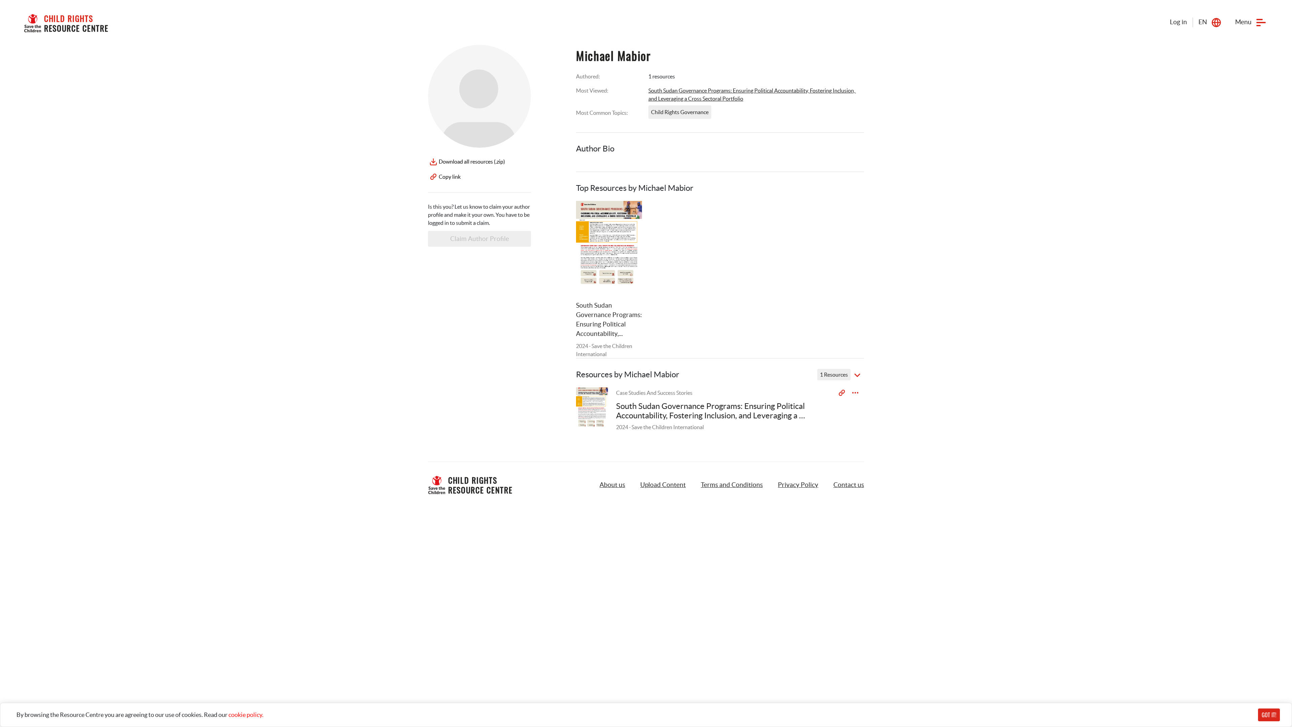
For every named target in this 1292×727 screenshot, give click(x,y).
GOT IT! (1269, 715)
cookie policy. (245, 714)
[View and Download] (855, 392)
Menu (1243, 22)
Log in (1178, 22)
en (1202, 22)
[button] (663, 485)
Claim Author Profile (479, 238)
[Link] (628, 214)
